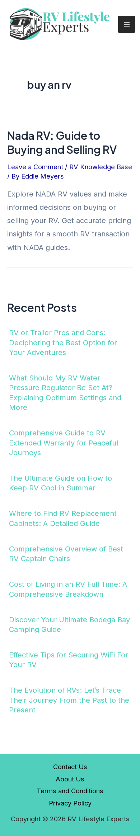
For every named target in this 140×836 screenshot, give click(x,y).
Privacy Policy (70, 803)
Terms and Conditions (70, 791)
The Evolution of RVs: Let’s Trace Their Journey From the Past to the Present (69, 700)
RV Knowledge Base (100, 167)
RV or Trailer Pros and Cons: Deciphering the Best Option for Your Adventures (63, 342)
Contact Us (70, 767)
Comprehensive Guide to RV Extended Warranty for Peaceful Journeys (63, 443)
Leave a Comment (35, 167)
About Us (70, 779)
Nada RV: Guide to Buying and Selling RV (62, 142)
